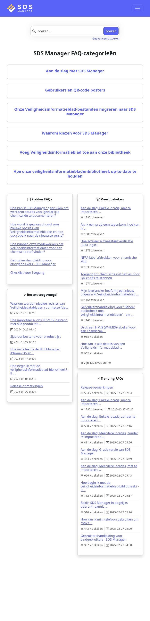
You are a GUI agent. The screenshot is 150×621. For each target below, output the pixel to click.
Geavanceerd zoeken (106, 38)
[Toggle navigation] (137, 8)
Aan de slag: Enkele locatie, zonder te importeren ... (108, 418)
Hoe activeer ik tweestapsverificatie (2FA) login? (107, 243)
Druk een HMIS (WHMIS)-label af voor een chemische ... (108, 329)
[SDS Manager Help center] (19, 8)
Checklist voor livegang (27, 272)
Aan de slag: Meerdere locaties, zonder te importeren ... (109, 435)
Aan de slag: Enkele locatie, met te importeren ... (106, 210)
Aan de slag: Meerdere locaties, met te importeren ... (109, 468)
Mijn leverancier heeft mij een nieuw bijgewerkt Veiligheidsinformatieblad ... (109, 292)
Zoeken (110, 31)
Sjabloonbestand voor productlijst (35, 336)
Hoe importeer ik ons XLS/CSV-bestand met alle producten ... (39, 322)
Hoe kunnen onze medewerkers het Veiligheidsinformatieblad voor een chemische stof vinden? (36, 248)
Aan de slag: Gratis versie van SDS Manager (105, 451)
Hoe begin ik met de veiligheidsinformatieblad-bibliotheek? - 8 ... (39, 369)
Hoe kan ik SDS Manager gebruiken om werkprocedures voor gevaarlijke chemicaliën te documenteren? (39, 212)
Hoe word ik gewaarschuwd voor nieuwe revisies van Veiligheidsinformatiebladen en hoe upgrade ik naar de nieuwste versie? (37, 230)
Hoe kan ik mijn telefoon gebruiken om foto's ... (109, 521)
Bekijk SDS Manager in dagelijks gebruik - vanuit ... (104, 505)
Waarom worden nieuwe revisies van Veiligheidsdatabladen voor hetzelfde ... (39, 305)
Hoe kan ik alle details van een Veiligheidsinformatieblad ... (103, 346)
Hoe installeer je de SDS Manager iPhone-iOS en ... (35, 351)
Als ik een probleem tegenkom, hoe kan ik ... (110, 226)
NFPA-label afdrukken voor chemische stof (109, 259)
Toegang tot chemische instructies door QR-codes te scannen (110, 276)
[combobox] (75, 31)
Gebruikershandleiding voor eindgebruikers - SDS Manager (33, 262)
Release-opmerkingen (26, 386)
